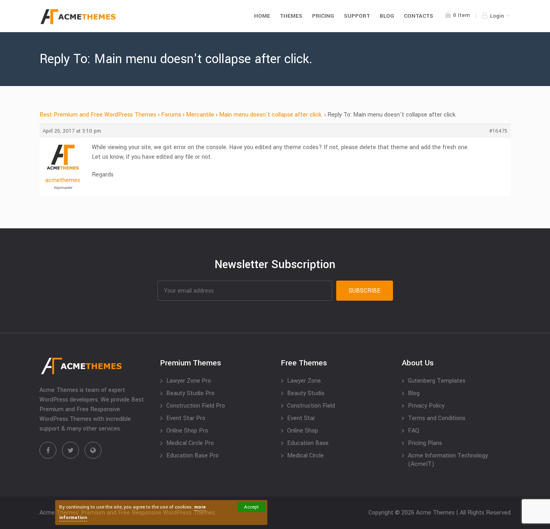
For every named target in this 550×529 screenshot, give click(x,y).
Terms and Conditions (436, 418)
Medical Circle (305, 455)
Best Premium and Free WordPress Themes (97, 115)
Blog (387, 16)
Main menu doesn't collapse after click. (271, 115)
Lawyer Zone (304, 381)
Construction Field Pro (195, 406)
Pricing (323, 16)
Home (262, 16)
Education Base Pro (192, 455)
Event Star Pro (185, 418)
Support (357, 16)
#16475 (498, 131)
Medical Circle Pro (190, 443)
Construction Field (311, 406)
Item (461, 15)
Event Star (301, 418)
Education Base (308, 443)
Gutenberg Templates (436, 381)
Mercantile (200, 115)
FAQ (413, 430)
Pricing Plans (425, 443)
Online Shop (302, 430)
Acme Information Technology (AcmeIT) (448, 459)
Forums (171, 115)
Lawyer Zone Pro (188, 381)
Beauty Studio (306, 393)
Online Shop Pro (187, 430)
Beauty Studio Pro (190, 393)
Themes (291, 16)
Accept (251, 507)
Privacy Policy (426, 406)
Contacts (418, 16)
